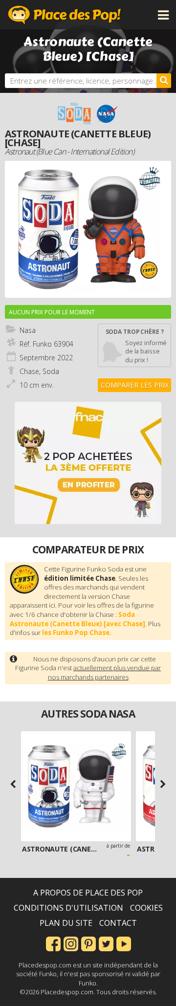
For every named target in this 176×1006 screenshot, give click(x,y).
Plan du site (66, 923)
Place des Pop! (64, 14)
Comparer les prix (135, 385)
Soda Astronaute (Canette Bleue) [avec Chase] (77, 619)
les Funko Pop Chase (76, 632)
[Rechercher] (163, 80)
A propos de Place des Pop (88, 892)
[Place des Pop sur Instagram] (71, 943)
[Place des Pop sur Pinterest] (88, 943)
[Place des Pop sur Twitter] (106, 943)
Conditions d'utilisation (68, 907)
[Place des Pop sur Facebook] (53, 943)
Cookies (146, 907)
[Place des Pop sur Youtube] (123, 943)
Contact (118, 923)
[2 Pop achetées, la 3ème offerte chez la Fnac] (88, 463)
